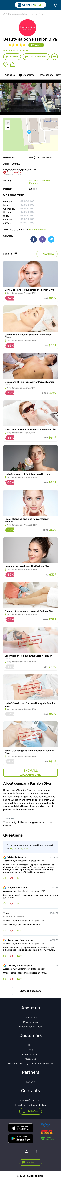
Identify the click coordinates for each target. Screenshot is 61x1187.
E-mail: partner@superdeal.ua (30, 1105)
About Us (10, 74)
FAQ (30, 1049)
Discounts (28, 74)
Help (30, 1045)
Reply (19, 878)
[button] (29, 132)
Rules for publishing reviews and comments (30, 1063)
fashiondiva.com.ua (39, 180)
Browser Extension (30, 1054)
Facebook (34, 183)
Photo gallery (45, 74)
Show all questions (30, 990)
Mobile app (30, 1059)
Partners (30, 1082)
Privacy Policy (30, 1022)
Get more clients (37, 229)
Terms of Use (30, 1017)
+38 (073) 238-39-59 (40, 157)
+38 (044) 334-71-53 (30, 1100)
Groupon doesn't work (30, 1026)
